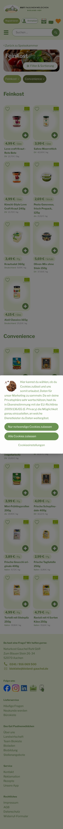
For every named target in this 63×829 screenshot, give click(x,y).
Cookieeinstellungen (31, 445)
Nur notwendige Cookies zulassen (30, 426)
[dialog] (31, 414)
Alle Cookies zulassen (22, 436)
